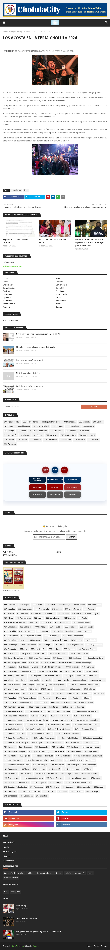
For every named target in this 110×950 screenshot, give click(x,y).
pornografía (80, 873)
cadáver (30, 873)
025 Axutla (82, 618)
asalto (20, 873)
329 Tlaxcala (66, 440)
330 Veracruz (79, 440)
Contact (104, 946)
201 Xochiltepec (55, 783)
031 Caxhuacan (10, 627)
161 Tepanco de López (91, 747)
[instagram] (28, 824)
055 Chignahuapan (94, 645)
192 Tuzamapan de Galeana (86, 774)
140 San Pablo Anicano (13, 729)
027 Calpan (33, 622)
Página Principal (9, 32)
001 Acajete (24, 605)
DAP (5, 892)
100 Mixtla (33, 689)
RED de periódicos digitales (28, 373)
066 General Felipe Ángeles (39, 658)
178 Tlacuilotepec (40, 765)
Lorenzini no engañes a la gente (30, 360)
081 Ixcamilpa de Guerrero (70, 671)
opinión (68, 873)
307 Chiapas (9, 426)
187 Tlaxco (87, 769)
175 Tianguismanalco (73, 760)
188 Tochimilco (10, 774)
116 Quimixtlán (10, 703)
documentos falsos (44, 873)
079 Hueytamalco (11, 671)
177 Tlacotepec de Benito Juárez (17, 765)
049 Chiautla (91, 640)
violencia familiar (11, 878)
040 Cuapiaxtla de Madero (63, 631)
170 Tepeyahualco (63, 756)
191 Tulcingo (66, 774)
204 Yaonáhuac (36, 787)
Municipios (72, 480)
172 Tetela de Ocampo (13, 760)
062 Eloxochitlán (10, 654)
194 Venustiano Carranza (32, 778)
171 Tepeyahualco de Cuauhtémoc (88, 756)
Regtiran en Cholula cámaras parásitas (15, 241)
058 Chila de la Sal (38, 649)
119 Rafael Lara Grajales (60, 703)
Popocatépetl (9, 873)
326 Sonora (22, 440)
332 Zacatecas (10, 444)
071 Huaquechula (48, 662)
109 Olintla (86, 694)
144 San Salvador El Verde (14, 734)
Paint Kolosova (9, 304)
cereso (7, 856)
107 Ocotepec (57, 694)
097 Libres (72, 685)
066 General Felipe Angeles (14, 658)
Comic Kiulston (9, 288)
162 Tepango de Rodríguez (14, 751)
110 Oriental (99, 694)
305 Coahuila (84, 422)
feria (19, 32)
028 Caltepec (47, 622)
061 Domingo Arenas (87, 649)
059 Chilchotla (54, 649)
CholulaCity (45, 470)
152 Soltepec (37, 743)
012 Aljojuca (89, 609)
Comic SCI (60, 288)
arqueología (9, 842)
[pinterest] (81, 818)
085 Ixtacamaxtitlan (52, 676)
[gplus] (28, 818)
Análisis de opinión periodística (29, 386)
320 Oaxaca (25, 435)
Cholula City (7, 285)
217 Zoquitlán (41, 796)
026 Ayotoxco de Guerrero (14, 622)
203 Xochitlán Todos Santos (15, 787)
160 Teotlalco (72, 747)
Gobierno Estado (55, 480)
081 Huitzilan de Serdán (47, 671)
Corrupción (55, 495)
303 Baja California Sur (51, 422)
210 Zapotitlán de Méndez (29, 791)
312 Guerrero (88, 426)
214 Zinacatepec (92, 791)
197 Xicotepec (95, 778)
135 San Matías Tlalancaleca (87, 720)
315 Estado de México (38, 431)
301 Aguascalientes (11, 422)
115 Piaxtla (73, 698)
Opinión (72, 495)
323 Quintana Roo (68, 435)
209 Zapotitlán (10, 791)
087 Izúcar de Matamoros (87, 676)
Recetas (59, 307)
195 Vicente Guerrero (54, 778)
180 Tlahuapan (73, 765)
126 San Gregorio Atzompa (59, 711)
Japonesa (7, 297)
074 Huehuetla (10, 667)
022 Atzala (38, 618)
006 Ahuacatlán (94, 605)
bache (6, 847)
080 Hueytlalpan (28, 671)
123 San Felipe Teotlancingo (73, 707)
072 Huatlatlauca (65, 662)
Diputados (37, 487)
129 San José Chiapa (39, 716)
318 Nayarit (84, 431)
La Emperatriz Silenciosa (26, 918)
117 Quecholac (26, 703)
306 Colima (97, 422)
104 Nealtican (89, 689)
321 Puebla (38, 435)
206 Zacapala (68, 787)
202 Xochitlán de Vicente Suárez (78, 783)
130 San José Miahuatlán (60, 716)
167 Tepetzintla (10, 756)
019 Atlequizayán (91, 614)
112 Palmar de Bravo (27, 698)
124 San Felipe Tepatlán (13, 711)
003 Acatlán (50, 605)
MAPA (55, 470)
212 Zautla (62, 791)
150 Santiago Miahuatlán (92, 738)
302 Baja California (30, 422)
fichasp (58, 873)
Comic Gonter (61, 285)
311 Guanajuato (72, 426)
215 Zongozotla (10, 796)
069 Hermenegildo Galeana (15, 662)
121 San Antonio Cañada (14, 707)
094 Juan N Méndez (97, 680)
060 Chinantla (69, 649)
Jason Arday (21, 905)
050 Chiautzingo (10, 645)
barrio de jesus (10, 851)
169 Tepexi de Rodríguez (43, 756)
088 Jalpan (8, 680)
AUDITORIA (8, 552)
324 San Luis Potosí (87, 435)
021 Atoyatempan (24, 618)
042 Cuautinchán (11, 636)
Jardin (58, 297)
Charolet (59, 282)
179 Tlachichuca (57, 765)
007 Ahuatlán (9, 609)
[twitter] (81, 812)
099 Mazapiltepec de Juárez (15, 689)
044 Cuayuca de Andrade (73, 636)
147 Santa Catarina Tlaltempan (16, 738)
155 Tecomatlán (91, 743)
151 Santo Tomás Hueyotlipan (16, 743)
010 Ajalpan (57, 609)
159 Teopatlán (58, 747)
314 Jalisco (21, 431)
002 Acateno (37, 605)
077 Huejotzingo (72, 667)
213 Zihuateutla (76, 791)
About (96, 946)
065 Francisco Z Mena (57, 654)
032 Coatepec (25, 627)
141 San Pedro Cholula (35, 729)
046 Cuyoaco (35, 640)
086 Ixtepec (68, 676)
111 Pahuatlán (10, 698)
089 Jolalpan (21, 680)
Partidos (55, 487)
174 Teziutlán (56, 760)
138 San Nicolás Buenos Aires (58, 725)
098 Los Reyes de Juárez (89, 685)
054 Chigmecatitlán (75, 645)
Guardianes (60, 291)
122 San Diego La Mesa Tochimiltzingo (43, 707)
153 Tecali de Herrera (54, 743)
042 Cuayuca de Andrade (31, 636)
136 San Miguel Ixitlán (13, 725)
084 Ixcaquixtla (35, 676)
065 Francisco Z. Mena (79, 654)
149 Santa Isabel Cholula (68, 738)
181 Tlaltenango (89, 765)
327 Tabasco (35, 440)
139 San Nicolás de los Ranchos (85, 725)
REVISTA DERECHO (10, 320)
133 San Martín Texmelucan (37, 720)
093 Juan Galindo (79, 680)
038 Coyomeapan (26, 631)
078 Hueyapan (88, 667)
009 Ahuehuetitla (42, 609)
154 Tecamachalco (73, 743)
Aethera (6, 278)
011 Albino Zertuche (73, 609)
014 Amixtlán (22, 614)
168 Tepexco (25, 756)
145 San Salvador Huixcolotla (40, 734)
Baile (58, 278)
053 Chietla (59, 645)
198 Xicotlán (9, 783)
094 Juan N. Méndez (12, 685)
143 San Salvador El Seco (85, 729)
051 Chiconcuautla (28, 645)
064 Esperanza (40, 654)
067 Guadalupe (59, 658)
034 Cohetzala (55, 627)
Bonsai (5, 282)
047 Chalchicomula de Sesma (55, 640)
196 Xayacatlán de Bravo (76, 778)
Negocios (37, 495)
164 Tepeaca (59, 751)
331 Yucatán (93, 440)
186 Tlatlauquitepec (71, 769)
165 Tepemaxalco (74, 751)
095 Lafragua (28, 685)
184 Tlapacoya (39, 769)
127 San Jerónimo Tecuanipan (85, 711)
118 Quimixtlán (41, 703)
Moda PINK (7, 301)
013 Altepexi (9, 614)
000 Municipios (10, 605)
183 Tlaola (25, 769)
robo (90, 873)
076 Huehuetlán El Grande (52, 667)
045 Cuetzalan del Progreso (15, 640)
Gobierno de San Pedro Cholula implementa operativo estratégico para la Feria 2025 (89, 242)
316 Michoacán (56, 431)
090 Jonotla (34, 680)
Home (89, 946)
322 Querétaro (52, 435)
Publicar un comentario (13, 266)
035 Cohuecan (70, 627)
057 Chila (23, 649)
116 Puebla (86, 698)
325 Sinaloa (9, 440)
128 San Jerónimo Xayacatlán (16, 716)
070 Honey (33, 662)
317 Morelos (71, 431)
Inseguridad (72, 487)
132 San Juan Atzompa (13, 720)
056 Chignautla (10, 649)
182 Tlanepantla (10, 769)
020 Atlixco (8, 618)
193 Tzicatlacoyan (11, 778)
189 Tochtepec (26, 774)
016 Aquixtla (50, 614)
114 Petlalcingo (60, 698)
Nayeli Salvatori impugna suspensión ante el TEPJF (38, 334)
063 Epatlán (25, 654)
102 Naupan (60, 689)
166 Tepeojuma (91, 751)
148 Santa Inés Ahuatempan (44, 738)
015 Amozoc (36, 614)
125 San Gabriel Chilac (35, 711)
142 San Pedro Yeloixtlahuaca (59, 729)
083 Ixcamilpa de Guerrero (14, 676)
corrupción (15, 892)
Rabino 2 (6, 307)
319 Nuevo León (10, 435)
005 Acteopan (79, 605)
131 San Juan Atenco (82, 716)
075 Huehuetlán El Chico (28, 667)
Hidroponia (7, 294)
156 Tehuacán (9, 747)
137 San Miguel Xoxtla (34, 725)
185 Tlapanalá (54, 769)
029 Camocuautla (62, 622)
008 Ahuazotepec (25, 609)
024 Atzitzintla (69, 618)
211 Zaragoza (49, 791)
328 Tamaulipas (50, 440)
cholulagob (16, 190)
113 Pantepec (45, 698)
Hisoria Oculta (61, 294)
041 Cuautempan (84, 631)
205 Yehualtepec (52, 787)
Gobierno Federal (37, 479)
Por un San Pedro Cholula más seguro (52, 241)
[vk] (81, 824)
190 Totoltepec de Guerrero (46, 774)
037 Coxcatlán (10, 631)
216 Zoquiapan (27, 796)
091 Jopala (46, 680)
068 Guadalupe (75, 658)
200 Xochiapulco (39, 783)
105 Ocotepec (27, 694)
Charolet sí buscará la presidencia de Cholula (35, 347)
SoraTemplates (18, 946)
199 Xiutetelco (23, 783)
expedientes (9, 861)
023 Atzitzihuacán (53, 618)
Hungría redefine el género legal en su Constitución (38, 931)
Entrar (71, 537)
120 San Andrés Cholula (83, 703)
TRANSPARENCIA (10, 555)
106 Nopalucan (43, 694)
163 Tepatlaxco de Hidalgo (39, 751)
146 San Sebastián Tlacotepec (67, 734)
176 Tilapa (90, 760)
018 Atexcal (76, 614)
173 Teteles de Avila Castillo (36, 760)
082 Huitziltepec (91, 671)
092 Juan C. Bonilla (61, 680)
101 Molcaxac (46, 689)
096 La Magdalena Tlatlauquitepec (50, 685)
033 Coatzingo (40, 627)
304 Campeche (69, 422)
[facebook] (28, 812)
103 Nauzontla (74, 689)
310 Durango (57, 426)
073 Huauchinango (83, 662)
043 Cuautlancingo (52, 636)
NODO (64, 470)
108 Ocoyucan (72, 694)
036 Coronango (86, 627)
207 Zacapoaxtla (83, 787)
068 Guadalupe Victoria (94, 658)
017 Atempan (63, 614)
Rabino (58, 304)
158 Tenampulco (42, 747)
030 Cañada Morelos (81, 622)
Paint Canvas (61, 301)
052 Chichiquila (45, 645)
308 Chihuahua (24, 426)
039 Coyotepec (43, 631)
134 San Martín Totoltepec (61, 720)
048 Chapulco (76, 640)
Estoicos (6, 291)
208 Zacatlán (99, 787)
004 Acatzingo (64, 605)
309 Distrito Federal (41, 426)
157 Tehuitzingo (25, 747)
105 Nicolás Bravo (11, 694)
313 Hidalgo (9, 431)
